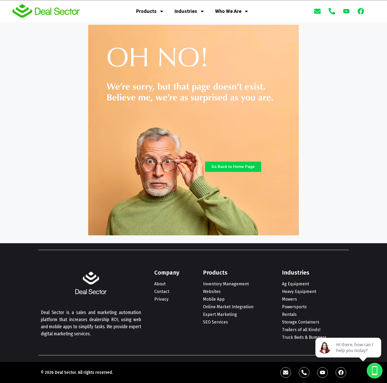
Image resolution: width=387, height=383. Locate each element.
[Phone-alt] (332, 11)
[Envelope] (317, 11)
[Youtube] (346, 11)
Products (146, 11)
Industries (186, 11)
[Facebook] (361, 11)
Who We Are (228, 11)
